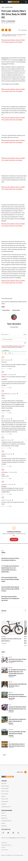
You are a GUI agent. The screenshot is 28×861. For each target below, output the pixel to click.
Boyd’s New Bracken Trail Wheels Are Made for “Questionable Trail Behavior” (17, 721)
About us (3, 813)
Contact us (3, 815)
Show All (4, 754)
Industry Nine (4, 57)
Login (24, 334)
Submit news (4, 818)
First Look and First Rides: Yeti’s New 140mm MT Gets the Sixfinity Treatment (17, 733)
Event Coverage (5, 786)
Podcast (3, 823)
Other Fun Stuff (4, 791)
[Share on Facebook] (2, 30)
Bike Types (3, 783)
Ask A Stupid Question (6, 820)
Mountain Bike (16, 310)
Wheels (10, 717)
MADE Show (10, 667)
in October (20, 59)
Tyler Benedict (11, 21)
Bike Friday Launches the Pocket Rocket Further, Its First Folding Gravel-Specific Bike (10, 598)
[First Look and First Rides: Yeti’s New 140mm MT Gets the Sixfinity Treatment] (4, 732)
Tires (9, 741)
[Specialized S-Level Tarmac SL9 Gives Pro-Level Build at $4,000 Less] (12, 628)
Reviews (3, 796)
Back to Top (20, 772)
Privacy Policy (4, 842)
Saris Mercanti (5, 393)
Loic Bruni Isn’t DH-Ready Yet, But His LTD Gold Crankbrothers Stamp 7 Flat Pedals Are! (17, 708)
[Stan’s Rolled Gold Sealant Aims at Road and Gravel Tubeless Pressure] (4, 744)
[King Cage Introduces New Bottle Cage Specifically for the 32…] (4, 684)
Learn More (19, 35)
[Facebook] (2, 832)
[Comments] (19, 30)
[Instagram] (12, 832)
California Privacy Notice (6, 845)
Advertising (3, 825)
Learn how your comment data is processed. (13, 346)
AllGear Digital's (13, 837)
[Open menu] (2, 2)
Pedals (10, 704)
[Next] (25, 610)
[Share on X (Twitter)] (6, 30)
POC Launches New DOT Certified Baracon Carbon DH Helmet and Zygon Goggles (10, 579)
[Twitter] (7, 832)
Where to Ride (4, 798)
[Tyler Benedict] (14, 317)
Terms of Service (4, 849)
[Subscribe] (18, 832)
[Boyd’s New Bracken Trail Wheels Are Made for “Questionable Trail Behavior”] (4, 719)
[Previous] (23, 610)
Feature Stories (6, 310)
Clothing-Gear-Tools (6, 806)
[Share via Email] (9, 30)
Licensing (3, 847)
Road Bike (3, 636)
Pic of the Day (4, 793)
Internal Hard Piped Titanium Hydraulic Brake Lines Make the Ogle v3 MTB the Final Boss (10, 589)
